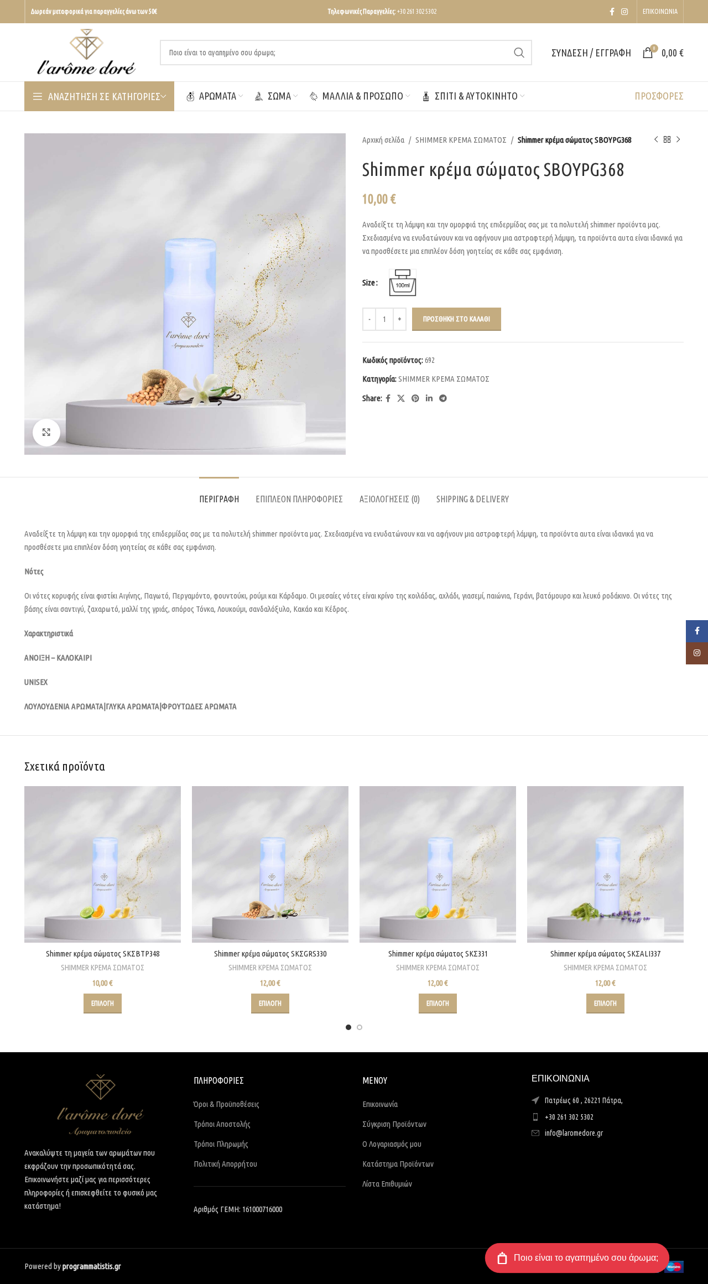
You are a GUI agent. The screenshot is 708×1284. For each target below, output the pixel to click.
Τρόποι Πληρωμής (221, 1143)
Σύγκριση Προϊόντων (394, 1124)
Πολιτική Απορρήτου (225, 1163)
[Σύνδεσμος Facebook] (612, 11)
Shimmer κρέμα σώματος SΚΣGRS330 (270, 953)
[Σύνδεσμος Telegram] (443, 398)
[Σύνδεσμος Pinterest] (415, 398)
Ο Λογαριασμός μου (391, 1143)
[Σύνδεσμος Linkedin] (429, 398)
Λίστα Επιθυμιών (387, 1183)
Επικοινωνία (380, 1104)
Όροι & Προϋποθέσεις (226, 1104)
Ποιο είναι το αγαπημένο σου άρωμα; (586, 1257)
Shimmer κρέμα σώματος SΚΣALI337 (605, 953)
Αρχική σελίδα (383, 139)
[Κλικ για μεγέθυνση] (46, 432)
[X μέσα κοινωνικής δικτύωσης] (401, 398)
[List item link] (608, 1117)
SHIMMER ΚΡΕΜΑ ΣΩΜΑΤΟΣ (461, 139)
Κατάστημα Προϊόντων (398, 1163)
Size (368, 282)
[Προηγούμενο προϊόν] (656, 139)
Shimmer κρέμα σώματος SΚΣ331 (438, 953)
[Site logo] (86, 51)
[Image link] (100, 1104)
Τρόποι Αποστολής (222, 1124)
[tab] (219, 494)
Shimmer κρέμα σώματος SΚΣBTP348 (102, 953)
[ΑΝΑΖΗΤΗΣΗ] (519, 52)
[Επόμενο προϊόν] (678, 139)
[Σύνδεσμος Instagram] (624, 11)
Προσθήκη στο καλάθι (456, 319)
